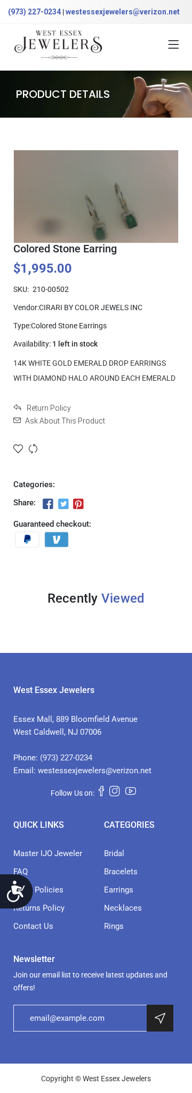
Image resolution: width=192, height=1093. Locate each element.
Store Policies (38, 890)
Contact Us (33, 926)
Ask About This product (65, 421)
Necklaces (123, 908)
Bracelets (121, 871)
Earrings (118, 890)
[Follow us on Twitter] (63, 503)
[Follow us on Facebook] (48, 503)
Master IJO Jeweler (47, 853)
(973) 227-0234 (34, 11)
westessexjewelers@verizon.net (123, 11)
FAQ (20, 871)
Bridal (114, 853)
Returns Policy (39, 908)
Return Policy (48, 408)
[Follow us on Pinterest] (78, 503)
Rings (114, 926)
